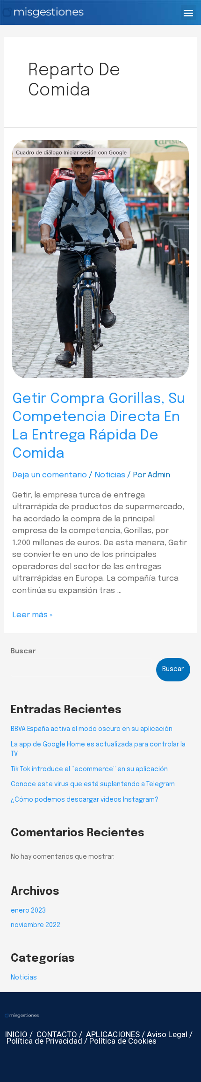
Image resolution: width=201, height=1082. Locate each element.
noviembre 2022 (35, 925)
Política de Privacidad (44, 1040)
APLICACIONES (113, 1034)
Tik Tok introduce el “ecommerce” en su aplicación (89, 769)
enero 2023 (28, 910)
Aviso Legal (167, 1034)
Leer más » (32, 615)
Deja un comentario (49, 475)
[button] (188, 12)
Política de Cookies (123, 1040)
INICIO (16, 1034)
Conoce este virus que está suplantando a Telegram (93, 784)
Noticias (109, 475)
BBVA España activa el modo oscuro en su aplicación (91, 729)
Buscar (23, 651)
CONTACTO (56, 1034)
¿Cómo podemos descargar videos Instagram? (84, 800)
